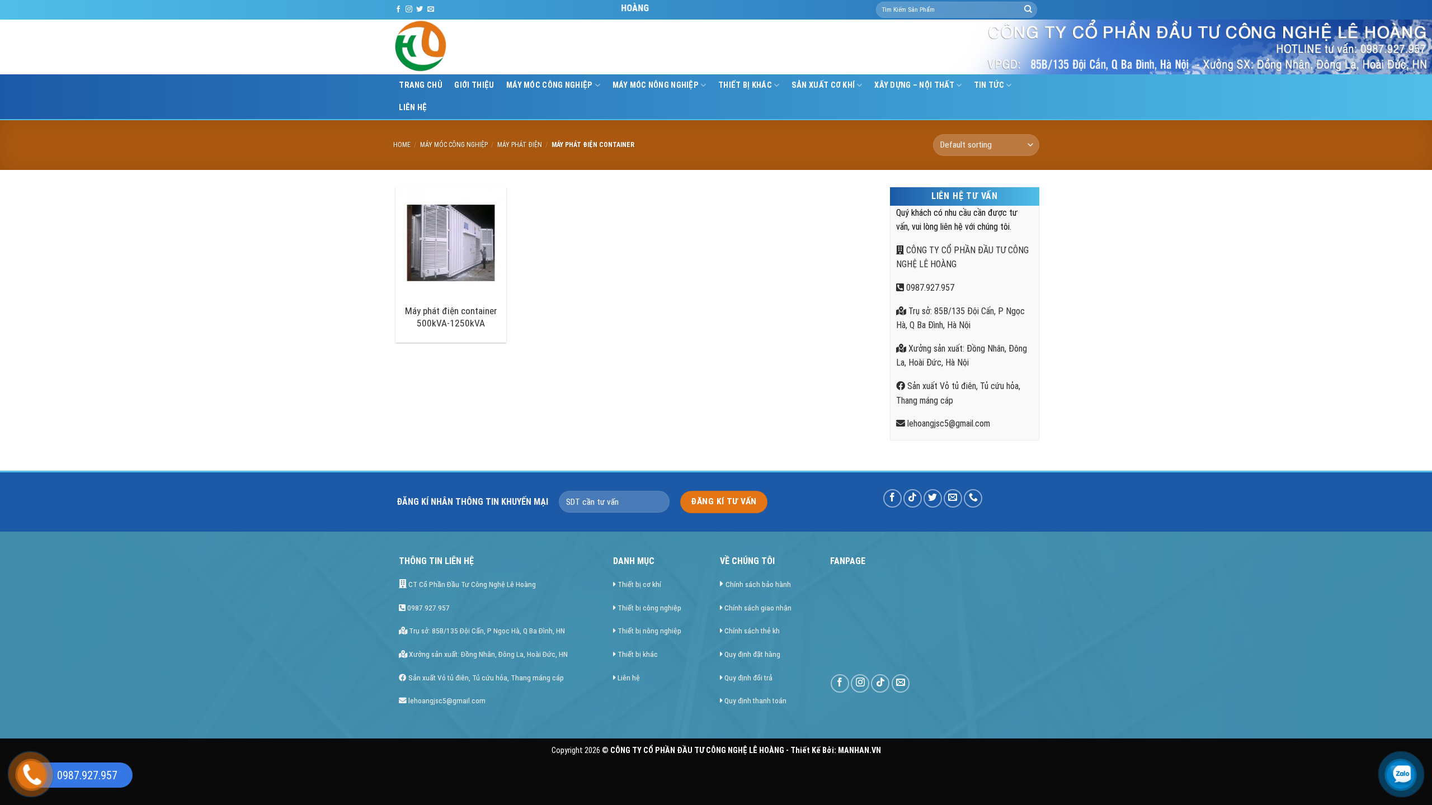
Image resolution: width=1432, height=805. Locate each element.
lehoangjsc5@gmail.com (947, 423)
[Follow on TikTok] (912, 498)
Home (402, 145)
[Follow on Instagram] (409, 9)
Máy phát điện (519, 145)
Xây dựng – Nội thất (914, 85)
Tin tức (989, 85)
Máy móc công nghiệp (549, 85)
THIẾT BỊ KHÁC (745, 85)
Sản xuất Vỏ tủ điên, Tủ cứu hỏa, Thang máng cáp (485, 677)
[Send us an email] (430, 9)
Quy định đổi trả (748, 677)
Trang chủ (420, 85)
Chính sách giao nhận (758, 607)
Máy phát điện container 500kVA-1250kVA (451, 317)
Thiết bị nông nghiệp (649, 630)
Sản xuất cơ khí (823, 85)
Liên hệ (413, 107)
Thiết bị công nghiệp (649, 607)
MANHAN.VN (859, 750)
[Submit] (1028, 10)
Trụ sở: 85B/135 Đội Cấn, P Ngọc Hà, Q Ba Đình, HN (486, 630)
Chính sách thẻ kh (752, 630)
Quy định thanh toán (755, 700)
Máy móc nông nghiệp (656, 85)
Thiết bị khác (638, 654)
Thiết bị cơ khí (639, 584)
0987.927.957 (929, 287)
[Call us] (973, 498)
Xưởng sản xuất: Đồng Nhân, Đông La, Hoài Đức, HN (487, 654)
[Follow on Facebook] (398, 9)
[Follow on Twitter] (419, 9)
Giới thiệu (474, 85)
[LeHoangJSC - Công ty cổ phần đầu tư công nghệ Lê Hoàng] (463, 47)
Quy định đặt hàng (752, 654)
